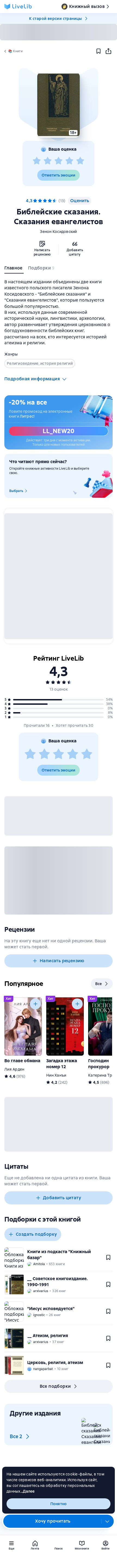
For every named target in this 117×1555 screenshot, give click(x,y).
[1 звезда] (36, 161)
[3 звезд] (58, 161)
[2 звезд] (47, 161)
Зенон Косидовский (58, 231)
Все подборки (55, 1386)
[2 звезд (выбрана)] (40, 201)
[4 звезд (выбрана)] (50, 201)
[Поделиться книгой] (108, 51)
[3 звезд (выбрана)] (45, 201)
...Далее (27, 1491)
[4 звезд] (69, 161)
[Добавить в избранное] (98, 51)
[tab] (14, 269)
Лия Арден (14, 1069)
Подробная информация (32, 379)
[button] (58, 105)
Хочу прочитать (52, 1521)
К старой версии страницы (55, 18)
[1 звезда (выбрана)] (35, 201)
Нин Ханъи (56, 1075)
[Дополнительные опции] (107, 1521)
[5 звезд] (80, 161)
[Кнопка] (35, 1003)
